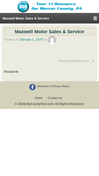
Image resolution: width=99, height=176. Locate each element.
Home (39, 97)
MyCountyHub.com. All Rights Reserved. (54, 104)
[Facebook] (32, 87)
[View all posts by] (52, 39)
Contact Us (55, 97)
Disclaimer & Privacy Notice (53, 86)
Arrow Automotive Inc (74, 61)
